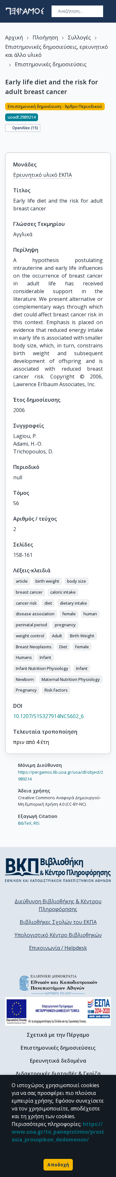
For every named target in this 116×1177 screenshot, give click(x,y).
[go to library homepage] (58, 869)
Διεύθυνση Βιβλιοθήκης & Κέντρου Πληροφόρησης (58, 905)
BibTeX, (25, 823)
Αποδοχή (58, 1164)
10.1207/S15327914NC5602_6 (48, 716)
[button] (21, 581)
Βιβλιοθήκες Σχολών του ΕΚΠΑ (58, 922)
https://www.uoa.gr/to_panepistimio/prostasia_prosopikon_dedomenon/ (58, 1131)
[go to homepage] (24, 11)
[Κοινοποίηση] (7, 141)
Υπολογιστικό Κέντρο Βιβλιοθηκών (58, 934)
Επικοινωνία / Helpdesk (58, 947)
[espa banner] (58, 1011)
